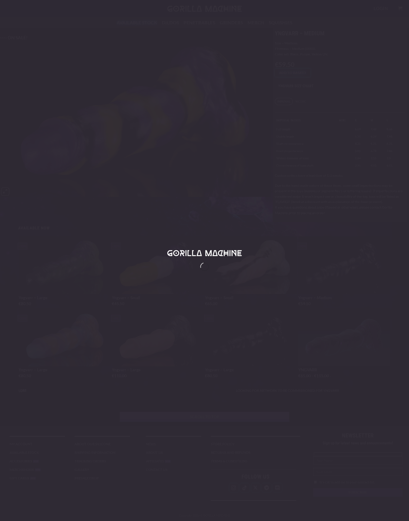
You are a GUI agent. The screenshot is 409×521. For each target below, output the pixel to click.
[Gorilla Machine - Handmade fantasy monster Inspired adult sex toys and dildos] (204, 253)
